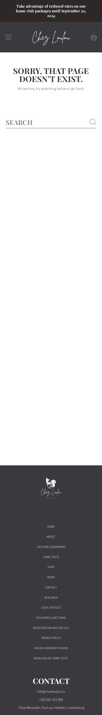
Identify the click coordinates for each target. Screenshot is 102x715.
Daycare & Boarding (51, 547)
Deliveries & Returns (51, 618)
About (51, 537)
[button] (8, 37)
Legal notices (51, 607)
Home (51, 527)
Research (51, 598)
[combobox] (51, 122)
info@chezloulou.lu (51, 691)
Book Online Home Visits (51, 658)
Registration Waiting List (51, 628)
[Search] (93, 122)
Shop (51, 567)
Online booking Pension (51, 648)
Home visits (51, 557)
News (51, 577)
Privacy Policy (51, 638)
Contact (51, 587)
